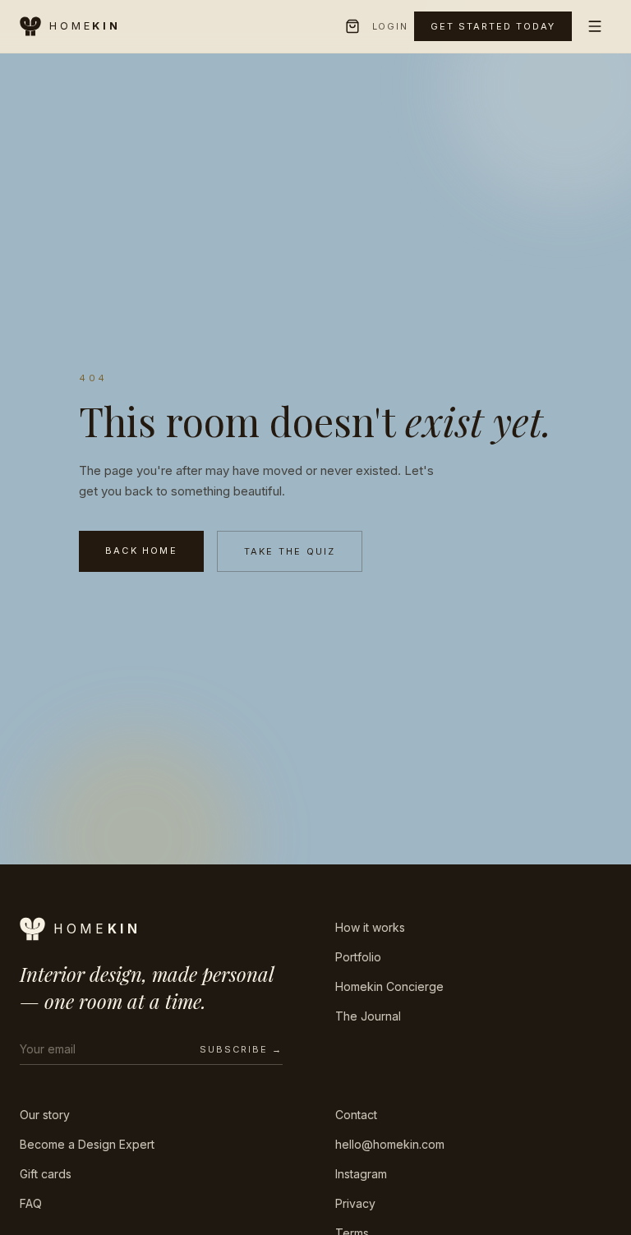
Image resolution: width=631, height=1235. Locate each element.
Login (390, 26)
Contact (356, 1115)
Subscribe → (241, 1049)
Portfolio (358, 957)
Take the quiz (290, 551)
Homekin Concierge (389, 986)
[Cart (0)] (352, 26)
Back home (141, 550)
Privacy (355, 1203)
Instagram (361, 1174)
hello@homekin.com (389, 1144)
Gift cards (45, 1174)
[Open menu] (594, 26)
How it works (370, 927)
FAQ (31, 1203)
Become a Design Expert (87, 1144)
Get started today (493, 26)
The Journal (368, 1016)
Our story (45, 1115)
